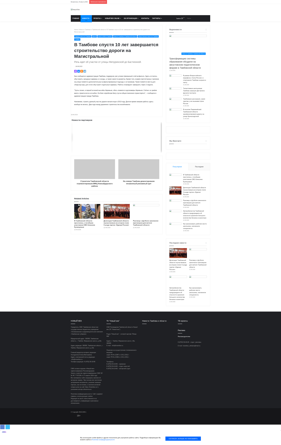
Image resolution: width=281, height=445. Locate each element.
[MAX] (75, 71)
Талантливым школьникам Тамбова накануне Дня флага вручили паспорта (194, 90)
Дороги (94, 36)
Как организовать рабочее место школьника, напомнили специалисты (195, 226)
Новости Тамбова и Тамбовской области (92, 29)
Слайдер (77, 39)
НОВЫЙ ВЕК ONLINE (112, 18)
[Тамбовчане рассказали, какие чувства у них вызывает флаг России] (175, 102)
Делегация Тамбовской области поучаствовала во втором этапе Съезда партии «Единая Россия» (116, 223)
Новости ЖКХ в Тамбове (105, 36)
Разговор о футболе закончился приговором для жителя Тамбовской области (145, 223)
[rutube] (208, 2)
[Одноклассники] (81, 71)
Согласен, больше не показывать (183, 439)
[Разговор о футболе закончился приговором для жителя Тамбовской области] (146, 211)
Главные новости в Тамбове (83, 36)
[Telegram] (202, 2)
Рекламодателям (184, 336)
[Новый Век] (75, 9)
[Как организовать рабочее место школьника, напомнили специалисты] (175, 227)
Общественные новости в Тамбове (148, 36)
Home (76, 29)
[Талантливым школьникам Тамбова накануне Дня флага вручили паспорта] (175, 91)
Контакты (145, 18)
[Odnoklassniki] (198, 2)
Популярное (177, 167)
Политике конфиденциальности (103, 440)
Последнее (199, 167)
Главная (75, 18)
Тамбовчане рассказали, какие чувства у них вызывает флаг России (194, 101)
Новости (85, 18)
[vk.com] (195, 2)
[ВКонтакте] (78, 71)
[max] (205, 2)
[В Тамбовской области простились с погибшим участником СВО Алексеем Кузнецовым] (87, 211)
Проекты (97, 18)
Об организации (130, 18)
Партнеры (156, 18)
